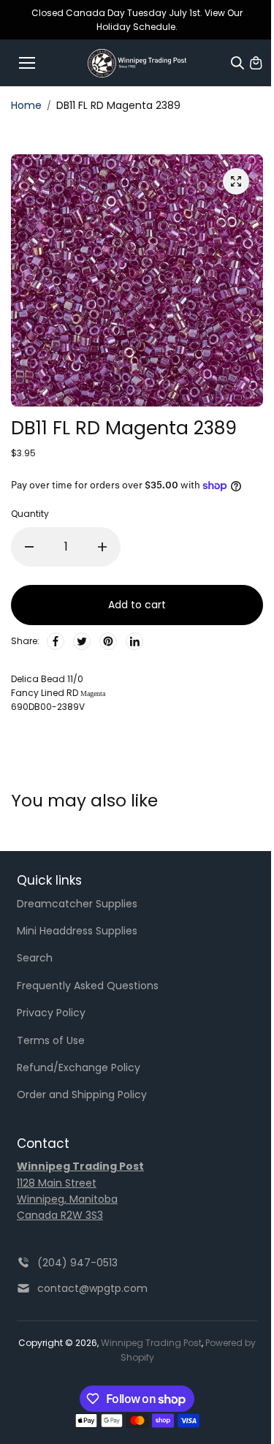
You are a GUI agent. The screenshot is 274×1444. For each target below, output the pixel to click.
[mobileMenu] (27, 63)
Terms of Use (51, 1040)
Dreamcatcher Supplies (77, 903)
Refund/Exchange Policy (78, 1067)
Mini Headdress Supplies (77, 930)
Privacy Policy (51, 1012)
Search (35, 957)
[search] (237, 63)
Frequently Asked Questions (88, 985)
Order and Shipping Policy (82, 1094)
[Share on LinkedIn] (134, 641)
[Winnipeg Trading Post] (137, 63)
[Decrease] (29, 547)
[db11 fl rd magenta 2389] (236, 181)
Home (26, 105)
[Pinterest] (108, 641)
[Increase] (102, 547)
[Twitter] (82, 641)
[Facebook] (55, 641)
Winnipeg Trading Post (151, 1343)
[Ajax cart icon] (255, 63)
